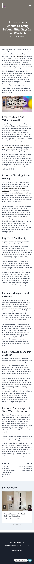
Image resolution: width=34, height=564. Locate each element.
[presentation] (17, 501)
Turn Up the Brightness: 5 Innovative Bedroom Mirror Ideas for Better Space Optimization (8, 470)
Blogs (27, 545)
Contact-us (17, 550)
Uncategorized (17, 19)
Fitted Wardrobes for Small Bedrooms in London (14, 515)
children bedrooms (17, 548)
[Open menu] (31, 5)
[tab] (13, 524)
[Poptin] (30, 560)
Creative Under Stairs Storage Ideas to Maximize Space (25, 467)
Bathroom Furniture (13, 545)
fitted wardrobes (18, 56)
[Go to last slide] (4, 507)
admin (13, 36)
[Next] (29, 507)
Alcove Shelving (17, 542)
